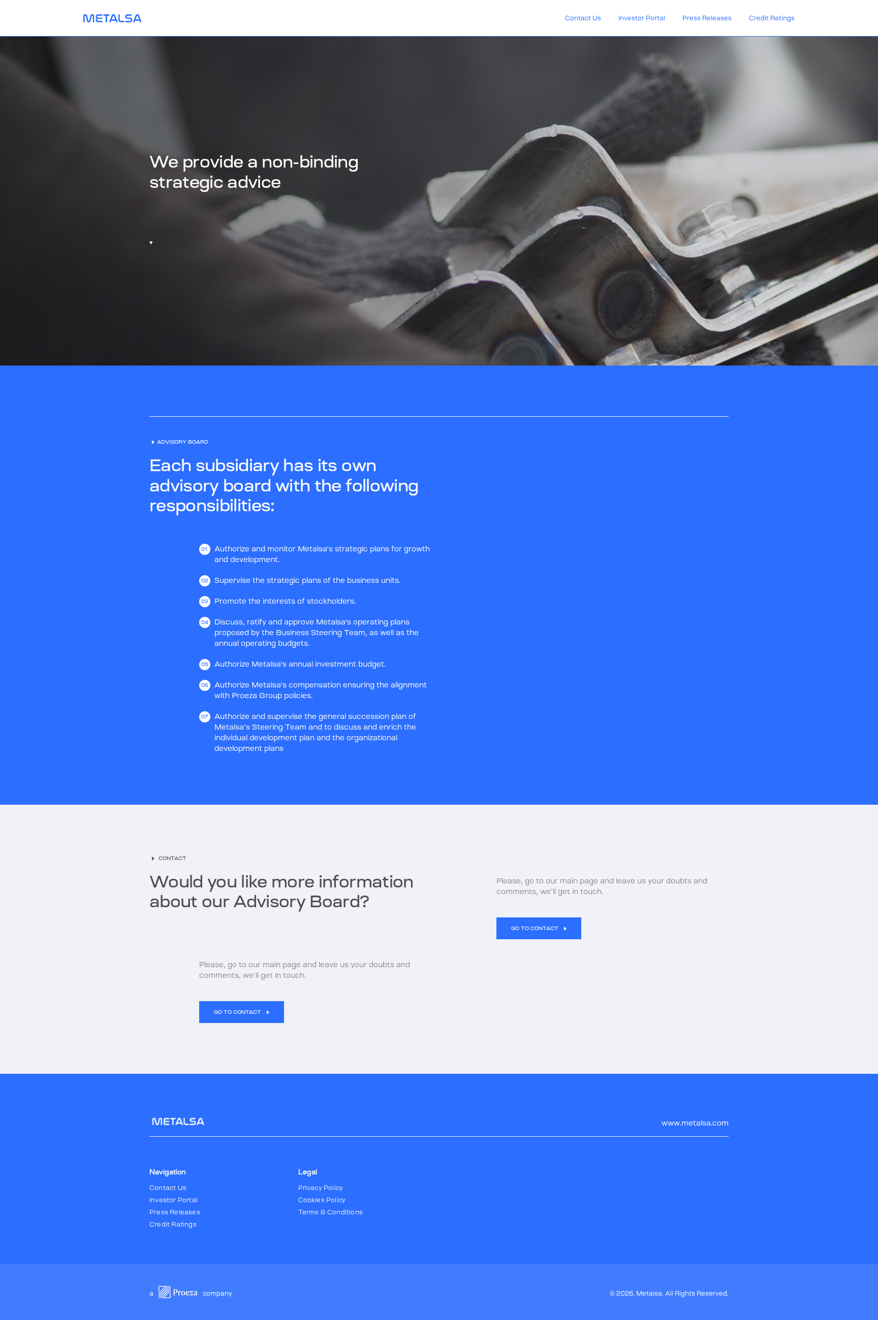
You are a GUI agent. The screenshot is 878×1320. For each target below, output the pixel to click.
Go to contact (535, 928)
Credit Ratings (772, 18)
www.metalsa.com (695, 1123)
